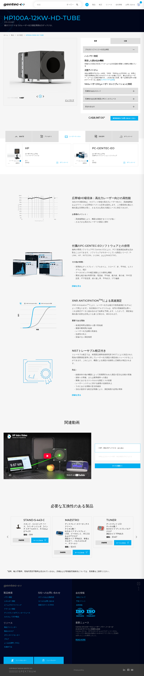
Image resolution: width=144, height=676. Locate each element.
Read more (81, 640)
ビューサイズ (69, 100)
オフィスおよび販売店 (46, 597)
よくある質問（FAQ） (12, 643)
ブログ (6, 639)
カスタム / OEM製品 (11, 617)
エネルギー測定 (9, 601)
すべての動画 (116, 466)
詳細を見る (76, 395)
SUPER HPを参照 (107, 80)
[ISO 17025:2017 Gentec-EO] (90, 613)
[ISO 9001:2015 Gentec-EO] (80, 613)
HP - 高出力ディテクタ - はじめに (111, 448)
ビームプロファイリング (12, 605)
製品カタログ (9, 631)
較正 (100, 5)
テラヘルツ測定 (9, 609)
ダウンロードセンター (12, 635)
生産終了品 (8, 647)
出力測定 (20, 35)
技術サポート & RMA (46, 605)
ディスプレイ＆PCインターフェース (17, 613)
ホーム (6, 35)
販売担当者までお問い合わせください (124, 118)
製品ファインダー (10, 627)
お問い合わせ (130, 5)
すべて (69, 4)
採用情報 (79, 605)
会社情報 (119, 5)
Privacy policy (79, 670)
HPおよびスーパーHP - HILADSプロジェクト (115, 457)
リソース (109, 5)
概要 (95, 41)
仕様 (125, 41)
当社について (81, 597)
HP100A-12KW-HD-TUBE (35, 35)
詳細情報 (21, 540)
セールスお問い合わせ (46, 601)
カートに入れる (38, 540)
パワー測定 (8, 597)
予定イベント (81, 601)
